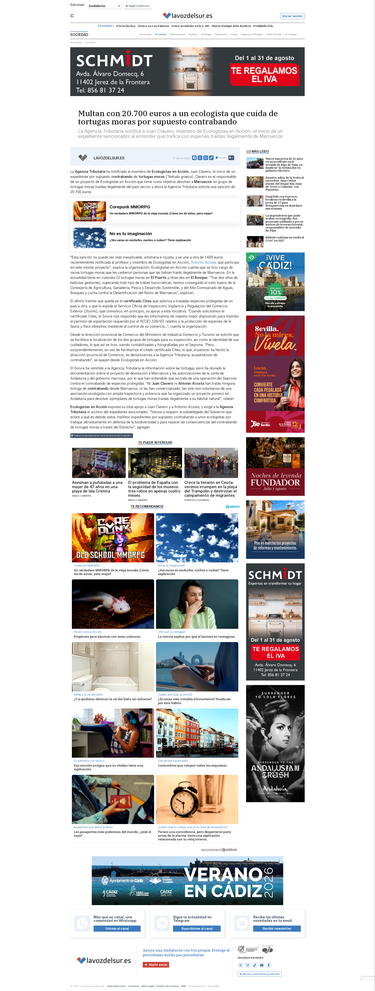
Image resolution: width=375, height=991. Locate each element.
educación (221, 34)
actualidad (76, 42)
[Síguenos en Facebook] (269, 965)
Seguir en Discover (139, 5)
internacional (177, 34)
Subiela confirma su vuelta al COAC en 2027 (284, 239)
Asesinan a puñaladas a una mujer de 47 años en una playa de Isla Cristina (97, 486)
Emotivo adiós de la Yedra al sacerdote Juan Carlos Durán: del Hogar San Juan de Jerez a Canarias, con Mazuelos (284, 183)
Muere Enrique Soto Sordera (231, 26)
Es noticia (105, 26)
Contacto (133, 986)
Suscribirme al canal (196, 928)
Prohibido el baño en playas (272, 26)
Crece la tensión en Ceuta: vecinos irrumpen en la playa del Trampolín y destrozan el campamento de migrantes (210, 489)
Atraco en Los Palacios (153, 26)
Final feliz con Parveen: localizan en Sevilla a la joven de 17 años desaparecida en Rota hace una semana (283, 202)
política (193, 34)
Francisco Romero (196, 500)
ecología (206, 34)
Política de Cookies (168, 986)
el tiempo (291, 34)
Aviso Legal (148, 986)
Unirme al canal (117, 928)
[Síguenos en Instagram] (248, 965)
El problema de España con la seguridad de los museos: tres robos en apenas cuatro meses (154, 489)
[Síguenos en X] (241, 965)
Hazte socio (158, 965)
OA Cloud (213, 986)
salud (234, 34)
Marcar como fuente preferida (261, 973)
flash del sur (274, 34)
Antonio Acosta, (203, 262)
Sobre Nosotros (116, 986)
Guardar (223, 157)
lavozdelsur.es (109, 158)
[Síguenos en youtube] (262, 965)
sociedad (160, 34)
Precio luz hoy (126, 26)
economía (145, 34)
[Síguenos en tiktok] (255, 965)
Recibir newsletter (277, 928)
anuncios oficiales (252, 34)
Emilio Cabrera (81, 495)
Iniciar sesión (292, 16)
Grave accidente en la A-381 (190, 26)
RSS (183, 986)
